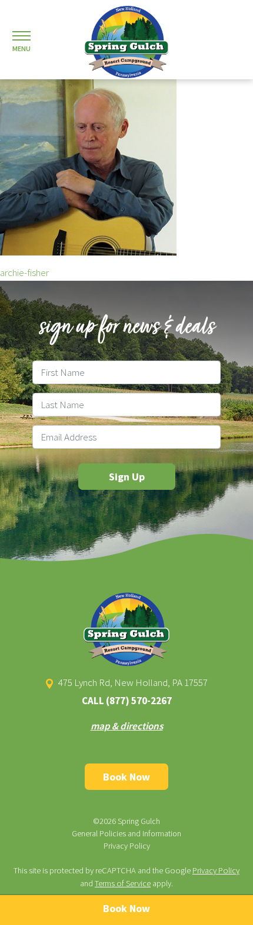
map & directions (127, 725)
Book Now (126, 776)
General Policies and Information (126, 833)
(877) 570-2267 (139, 700)
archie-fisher (24, 272)
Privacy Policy (127, 845)
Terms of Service (123, 883)
